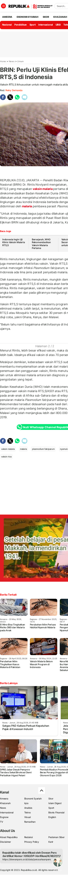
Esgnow (4, 817)
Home (3, 61)
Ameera (4, 798)
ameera (7, 16)
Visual (27, 817)
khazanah (60, 16)
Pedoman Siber (56, 837)
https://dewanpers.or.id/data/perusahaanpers (26, 859)
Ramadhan (29, 821)
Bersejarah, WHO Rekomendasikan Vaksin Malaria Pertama (41, 244)
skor (46, 16)
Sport (33, 24)
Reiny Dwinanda (13, 90)
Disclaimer (5, 841)
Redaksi (28, 837)
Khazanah (5, 803)
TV (1, 821)
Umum (20, 61)
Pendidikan (20, 24)
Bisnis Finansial (56, 812)
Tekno (27, 812)
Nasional (7, 24)
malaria (27, 206)
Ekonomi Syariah (27, 16)
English (52, 817)
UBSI (58, 24)
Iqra (26, 803)
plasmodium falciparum (43, 449)
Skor (50, 798)
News (12, 61)
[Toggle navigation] (3, 6)
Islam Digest (54, 803)
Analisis (28, 807)
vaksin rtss (6, 456)
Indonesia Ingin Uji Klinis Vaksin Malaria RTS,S (13, 242)
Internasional (45, 24)
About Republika (8, 837)
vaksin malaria (42, 189)
